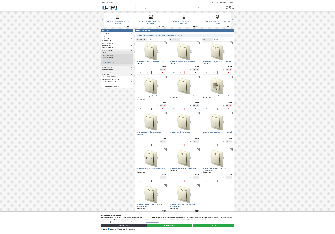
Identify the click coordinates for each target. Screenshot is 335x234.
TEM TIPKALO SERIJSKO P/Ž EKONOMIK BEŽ (184, 168)
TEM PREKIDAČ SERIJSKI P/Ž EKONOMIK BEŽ (217, 62)
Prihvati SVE (213, 225)
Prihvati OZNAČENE (169, 225)
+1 (147, 72)
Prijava (231, 2)
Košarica (231, 7)
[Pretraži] (198, 8)
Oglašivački (131, 229)
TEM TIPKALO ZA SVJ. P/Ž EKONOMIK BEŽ (183, 62)
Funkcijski (112, 229)
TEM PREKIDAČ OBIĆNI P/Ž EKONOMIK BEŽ (150, 62)
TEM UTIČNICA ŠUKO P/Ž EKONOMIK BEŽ (216, 96)
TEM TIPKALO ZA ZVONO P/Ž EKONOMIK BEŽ (217, 132)
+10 (141, 72)
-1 (155, 72)
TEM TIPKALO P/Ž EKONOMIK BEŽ (180, 132)
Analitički (121, 229)
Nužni (104, 229)
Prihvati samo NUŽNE (124, 225)
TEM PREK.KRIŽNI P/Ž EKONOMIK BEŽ (182, 96)
